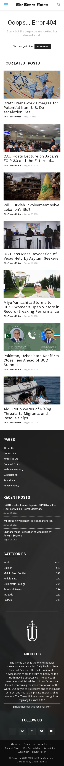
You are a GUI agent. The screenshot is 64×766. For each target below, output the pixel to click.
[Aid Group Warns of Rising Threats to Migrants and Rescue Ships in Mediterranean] (32, 390)
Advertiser (9, 480)
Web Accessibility (13, 469)
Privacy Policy (11, 485)
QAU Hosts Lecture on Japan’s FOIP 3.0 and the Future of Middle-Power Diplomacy (30, 507)
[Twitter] (41, 731)
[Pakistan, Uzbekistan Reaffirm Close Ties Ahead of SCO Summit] (32, 337)
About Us (9, 448)
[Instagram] (32, 731)
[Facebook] (12, 731)
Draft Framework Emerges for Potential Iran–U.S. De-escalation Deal (31, 107)
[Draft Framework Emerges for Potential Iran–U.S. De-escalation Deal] (32, 85)
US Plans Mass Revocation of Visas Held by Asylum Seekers (31, 256)
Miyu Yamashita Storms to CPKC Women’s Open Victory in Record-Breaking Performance (31, 307)
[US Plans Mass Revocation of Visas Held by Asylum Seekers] (32, 235)
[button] (59, 5)
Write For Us (11, 458)
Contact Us (10, 453)
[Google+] (22, 731)
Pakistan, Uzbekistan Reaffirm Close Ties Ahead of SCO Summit (31, 360)
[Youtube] (51, 731)
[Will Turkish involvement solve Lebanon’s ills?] (32, 186)
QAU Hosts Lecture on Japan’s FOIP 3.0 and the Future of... (31, 158)
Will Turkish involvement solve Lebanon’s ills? (28, 520)
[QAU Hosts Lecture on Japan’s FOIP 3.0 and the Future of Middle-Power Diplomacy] (32, 138)
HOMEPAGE (42, 46)
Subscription (11, 474)
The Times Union (13, 116)
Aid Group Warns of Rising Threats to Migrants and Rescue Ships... (27, 413)
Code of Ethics (12, 464)
